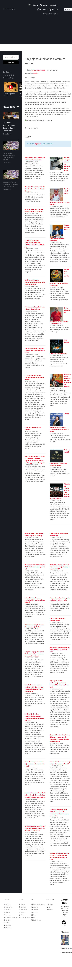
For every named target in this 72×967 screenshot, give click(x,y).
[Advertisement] (36, 32)
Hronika (8, 925)
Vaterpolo (24, 909)
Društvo (8, 909)
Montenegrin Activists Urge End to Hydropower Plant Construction (10, 184)
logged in (38, 144)
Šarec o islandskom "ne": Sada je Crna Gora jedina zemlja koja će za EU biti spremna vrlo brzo (35, 795)
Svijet (7, 922)
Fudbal (23, 904)
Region (8, 920)
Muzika (35, 912)
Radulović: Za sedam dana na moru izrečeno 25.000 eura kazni (60, 650)
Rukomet (23, 912)
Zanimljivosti (37, 920)
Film (34, 915)
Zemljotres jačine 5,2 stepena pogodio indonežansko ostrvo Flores (35, 351)
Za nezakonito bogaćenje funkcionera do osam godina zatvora (34, 377)
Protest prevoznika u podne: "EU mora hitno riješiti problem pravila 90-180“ (60, 567)
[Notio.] (9, 9)
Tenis (22, 915)
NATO (8, 912)
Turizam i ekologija (11, 917)
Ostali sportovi (25, 917)
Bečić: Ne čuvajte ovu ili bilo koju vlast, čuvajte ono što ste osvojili (34, 764)
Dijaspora (9, 928)
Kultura (50, 904)
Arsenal (8, 915)
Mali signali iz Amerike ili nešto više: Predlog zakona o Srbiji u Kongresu (35, 189)
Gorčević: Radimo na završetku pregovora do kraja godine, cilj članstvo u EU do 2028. (35, 828)
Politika (8, 904)
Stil (34, 917)
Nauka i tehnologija (39, 904)
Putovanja (36, 909)
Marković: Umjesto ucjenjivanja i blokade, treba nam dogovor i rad (35, 567)
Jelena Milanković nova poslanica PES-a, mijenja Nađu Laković (35, 600)
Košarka (23, 907)
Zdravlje (35, 907)
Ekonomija (9, 907)
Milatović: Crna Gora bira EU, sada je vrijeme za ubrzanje (67, 380)
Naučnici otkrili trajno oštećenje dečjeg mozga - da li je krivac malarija (35, 282)
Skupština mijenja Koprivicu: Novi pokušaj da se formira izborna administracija (34, 654)
